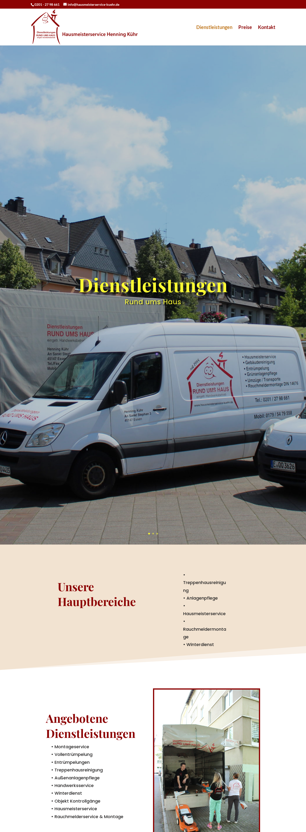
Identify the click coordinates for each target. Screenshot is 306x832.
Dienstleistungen (214, 27)
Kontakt (266, 27)
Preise (245, 27)
